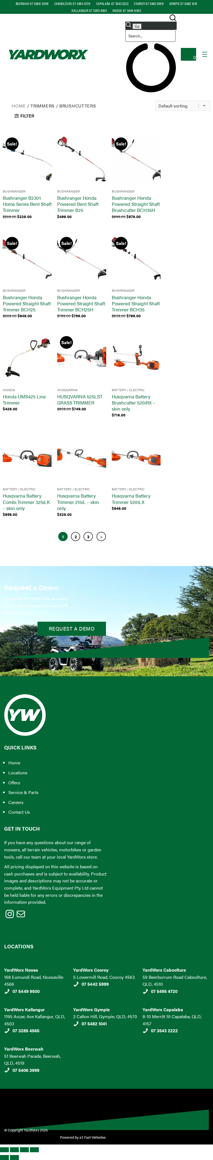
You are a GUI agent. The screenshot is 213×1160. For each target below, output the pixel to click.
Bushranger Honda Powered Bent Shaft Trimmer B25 (77, 204)
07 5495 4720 (164, 991)
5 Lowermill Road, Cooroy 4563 (104, 977)
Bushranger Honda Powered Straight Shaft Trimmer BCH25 (27, 303)
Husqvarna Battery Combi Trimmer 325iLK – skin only (26, 502)
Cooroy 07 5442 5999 (149, 3)
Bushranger (14, 191)
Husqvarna (67, 389)
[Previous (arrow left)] (4, 1157)
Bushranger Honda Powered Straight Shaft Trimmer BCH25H (81, 303)
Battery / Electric (128, 389)
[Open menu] (205, 54)
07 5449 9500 (26, 991)
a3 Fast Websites (92, 1137)
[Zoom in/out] (4, 1149)
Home (19, 106)
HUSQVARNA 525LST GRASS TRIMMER (79, 399)
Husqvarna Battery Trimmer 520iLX (131, 499)
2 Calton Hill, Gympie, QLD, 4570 (105, 1016)
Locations (17, 772)
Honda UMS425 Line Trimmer (24, 399)
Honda (9, 389)
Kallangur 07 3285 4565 (89, 10)
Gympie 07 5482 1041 (183, 3)
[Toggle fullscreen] (14, 1149)
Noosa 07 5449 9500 (127, 10)
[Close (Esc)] (34, 1149)
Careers (16, 802)
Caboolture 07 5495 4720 (72, 3)
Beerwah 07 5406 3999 (32, 3)
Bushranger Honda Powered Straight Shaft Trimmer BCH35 (136, 303)
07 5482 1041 (94, 1023)
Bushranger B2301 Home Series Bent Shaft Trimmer (27, 204)
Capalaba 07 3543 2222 (112, 3)
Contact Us (19, 812)
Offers (14, 782)
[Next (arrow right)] (14, 1157)
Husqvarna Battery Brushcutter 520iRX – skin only (133, 402)
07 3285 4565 (25, 1030)
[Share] (24, 1149)
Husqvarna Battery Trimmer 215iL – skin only (78, 502)
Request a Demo (72, 628)
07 (15, 1070)
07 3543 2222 (164, 1030)
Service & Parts (23, 792)
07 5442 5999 (95, 984)
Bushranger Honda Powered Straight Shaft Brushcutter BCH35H (136, 204)
